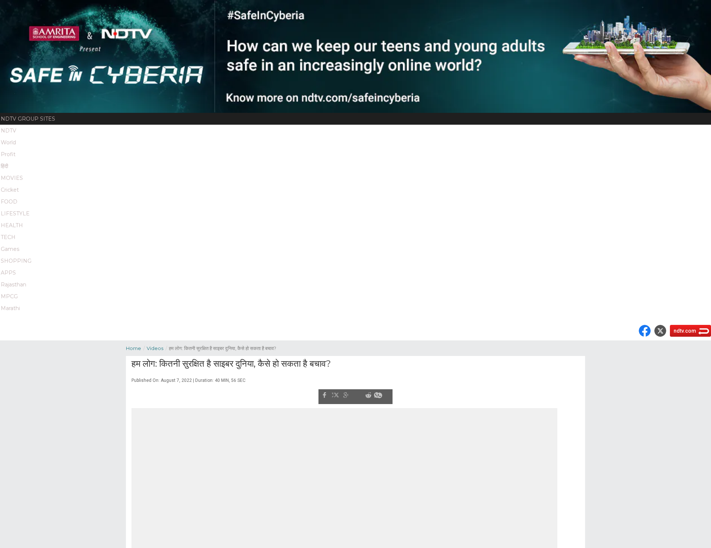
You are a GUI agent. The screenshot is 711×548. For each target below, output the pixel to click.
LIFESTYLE (15, 213)
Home (135, 348)
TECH (8, 237)
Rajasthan (13, 284)
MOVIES (12, 178)
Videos (157, 348)
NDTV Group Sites (28, 118)
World (8, 142)
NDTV (8, 130)
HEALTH (12, 225)
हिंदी (4, 166)
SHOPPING (16, 261)
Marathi (10, 308)
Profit (8, 154)
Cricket (10, 189)
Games (10, 249)
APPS (8, 272)
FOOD (9, 201)
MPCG (9, 296)
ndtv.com (685, 331)
